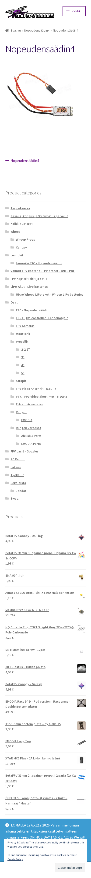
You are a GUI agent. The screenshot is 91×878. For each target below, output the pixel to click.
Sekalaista (18, 483)
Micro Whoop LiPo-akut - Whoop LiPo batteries (49, 294)
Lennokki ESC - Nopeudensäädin (39, 263)
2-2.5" (25, 349)
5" (22, 373)
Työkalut (17, 475)
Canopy (21, 247)
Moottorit (23, 334)
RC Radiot (17, 459)
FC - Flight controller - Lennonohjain (42, 318)
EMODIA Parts (31, 444)
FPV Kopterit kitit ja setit (28, 279)
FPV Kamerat (25, 326)
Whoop (15, 231)
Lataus (15, 467)
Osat (14, 302)
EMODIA (26, 420)
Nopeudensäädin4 (36, 30)
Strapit (21, 381)
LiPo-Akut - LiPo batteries (29, 286)
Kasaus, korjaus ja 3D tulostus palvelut (39, 216)
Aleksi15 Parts (31, 436)
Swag (14, 498)
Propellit (22, 341)
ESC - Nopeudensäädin (32, 310)
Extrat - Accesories (29, 404)
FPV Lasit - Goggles (24, 451)
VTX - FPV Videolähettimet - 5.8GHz (41, 396)
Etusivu (16, 30)
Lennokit (16, 255)
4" (22, 365)
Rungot (21, 412)
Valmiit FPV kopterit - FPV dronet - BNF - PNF (42, 271)
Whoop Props (25, 239)
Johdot (21, 491)
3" (22, 357)
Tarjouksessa (20, 208)
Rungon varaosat (28, 428)
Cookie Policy (15, 859)
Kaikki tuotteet (21, 224)
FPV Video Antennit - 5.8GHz (36, 389)
